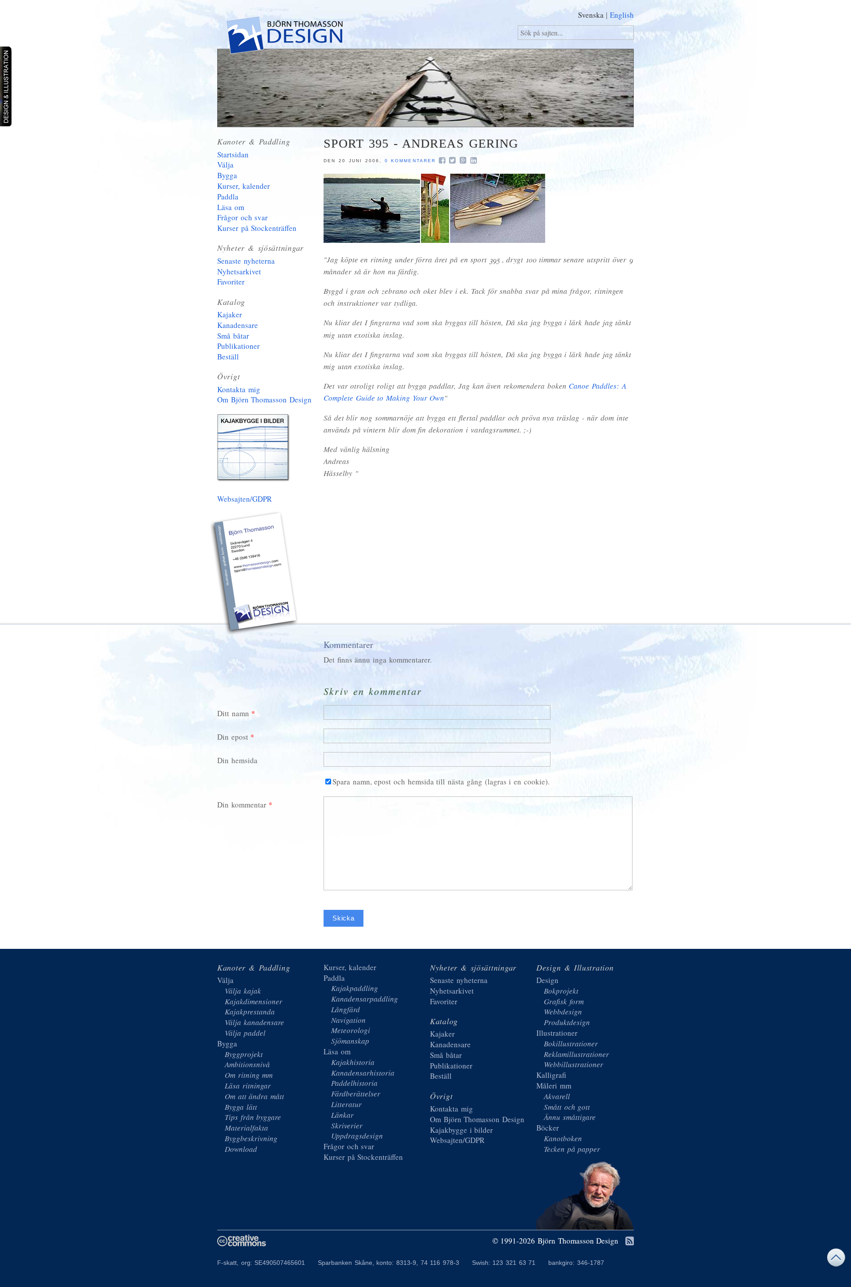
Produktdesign (567, 1022)
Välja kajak (243, 991)
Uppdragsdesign (357, 1136)
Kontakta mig (238, 389)
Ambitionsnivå (247, 1064)
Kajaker (229, 314)
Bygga (227, 175)
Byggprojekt (244, 1054)
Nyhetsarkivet (239, 271)
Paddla (227, 196)
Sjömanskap (350, 1041)
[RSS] (629, 1241)
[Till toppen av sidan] (836, 1259)
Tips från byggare (253, 1117)
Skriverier (347, 1125)
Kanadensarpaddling (364, 999)
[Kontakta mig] (254, 574)
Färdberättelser (355, 1093)
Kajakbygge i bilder (255, 449)
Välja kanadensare (254, 1022)
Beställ (228, 356)
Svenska (591, 15)
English (622, 15)
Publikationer (238, 346)
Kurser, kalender (243, 186)
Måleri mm (553, 1085)
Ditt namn (233, 713)
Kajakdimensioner (253, 1001)
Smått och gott (567, 1107)
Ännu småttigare (570, 1117)
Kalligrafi (551, 1075)
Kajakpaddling (354, 988)
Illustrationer (557, 1033)
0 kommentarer (410, 160)
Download (241, 1149)
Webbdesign (563, 1011)
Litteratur (346, 1104)
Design (547, 980)
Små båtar (233, 336)
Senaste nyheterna (246, 261)
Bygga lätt (241, 1107)
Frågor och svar (242, 217)
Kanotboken (563, 1138)
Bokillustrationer (571, 1043)
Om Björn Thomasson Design (264, 399)
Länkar (342, 1115)
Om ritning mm (249, 1075)
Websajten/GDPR (244, 499)
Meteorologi (350, 1030)
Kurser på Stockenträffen (257, 228)
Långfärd (345, 1009)
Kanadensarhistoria (362, 1073)
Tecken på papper (572, 1149)
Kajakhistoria (353, 1062)
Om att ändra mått (254, 1096)
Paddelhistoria (354, 1083)
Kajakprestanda (250, 1011)
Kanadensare (237, 325)
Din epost (232, 737)
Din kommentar (241, 805)
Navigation (348, 1020)
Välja (225, 165)
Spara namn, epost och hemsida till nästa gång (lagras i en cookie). (441, 781)
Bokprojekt (561, 991)
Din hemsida (237, 760)
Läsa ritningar (248, 1085)
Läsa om (230, 207)
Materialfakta (246, 1128)
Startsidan (233, 154)
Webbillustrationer (573, 1064)
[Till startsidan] (284, 37)
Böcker (547, 1128)
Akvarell (557, 1096)
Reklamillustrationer (576, 1054)
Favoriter (231, 282)
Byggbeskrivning (251, 1138)
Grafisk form (564, 1001)
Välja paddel (245, 1033)
